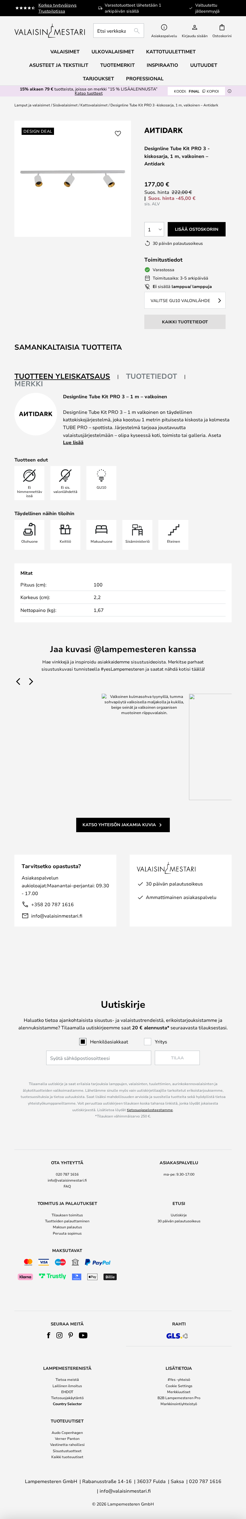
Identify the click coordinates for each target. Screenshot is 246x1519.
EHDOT (67, 1391)
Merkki (28, 383)
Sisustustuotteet (67, 1450)
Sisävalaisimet (65, 104)
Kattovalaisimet (94, 104)
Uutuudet (203, 65)
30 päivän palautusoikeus (179, 1220)
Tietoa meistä (67, 1379)
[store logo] (50, 30)
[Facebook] (48, 1335)
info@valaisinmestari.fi (56, 915)
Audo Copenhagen (67, 1432)
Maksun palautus (67, 1226)
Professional (145, 78)
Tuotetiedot (151, 376)
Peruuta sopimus (67, 1233)
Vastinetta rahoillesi (67, 1444)
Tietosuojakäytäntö (67, 1397)
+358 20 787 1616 (52, 904)
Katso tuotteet (89, 93)
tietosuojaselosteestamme (150, 1109)
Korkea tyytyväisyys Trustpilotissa (57, 8)
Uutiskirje (179, 1214)
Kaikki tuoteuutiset (67, 1456)
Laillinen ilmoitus (67, 1385)
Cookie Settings (179, 1385)
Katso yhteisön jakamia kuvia (119, 824)
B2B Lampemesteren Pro (179, 1397)
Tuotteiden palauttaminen (67, 1220)
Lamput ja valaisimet (32, 104)
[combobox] (119, 30)
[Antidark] (174, 130)
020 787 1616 (67, 1174)
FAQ (67, 1186)
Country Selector (67, 1403)
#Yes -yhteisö (179, 1379)
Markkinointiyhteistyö (178, 1403)
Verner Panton (67, 1438)
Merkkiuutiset (178, 1391)
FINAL (196, 91)
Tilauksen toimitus (67, 1214)
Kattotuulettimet (171, 51)
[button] (118, 134)
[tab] (66, 376)
